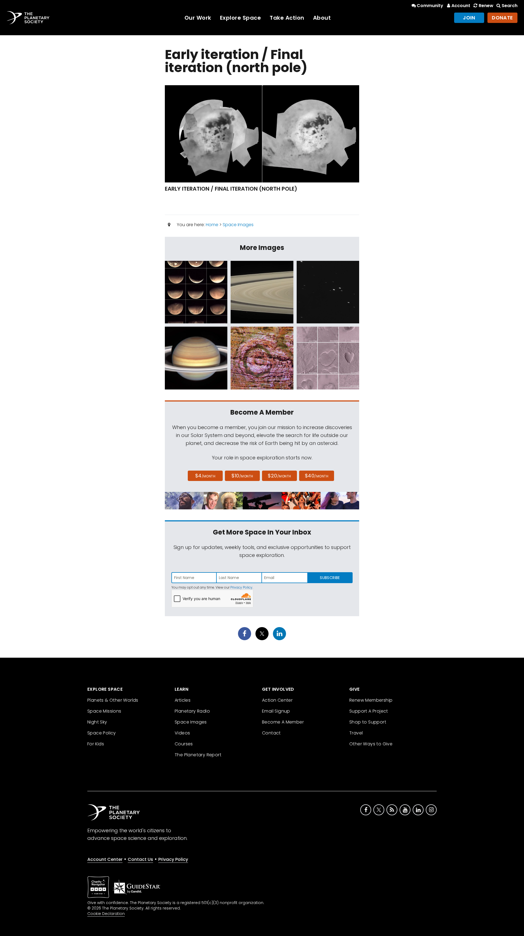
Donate (502, 17)
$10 (242, 475)
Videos (182, 733)
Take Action (287, 18)
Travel (356, 733)
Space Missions (104, 711)
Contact (271, 733)
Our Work (197, 18)
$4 (205, 475)
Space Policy (101, 733)
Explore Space (240, 18)
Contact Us (140, 859)
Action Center (277, 700)
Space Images (238, 225)
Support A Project (368, 711)
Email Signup (276, 711)
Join (469, 17)
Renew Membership (370, 700)
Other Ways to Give (370, 744)
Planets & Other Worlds (112, 700)
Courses (184, 744)
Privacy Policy (241, 587)
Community (430, 5)
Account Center (105, 859)
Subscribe (330, 577)
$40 (316, 475)
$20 (279, 475)
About (322, 18)
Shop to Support (367, 722)
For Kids (95, 744)
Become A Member (283, 722)
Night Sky (97, 722)
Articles (182, 700)
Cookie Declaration (106, 913)
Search (509, 5)
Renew (486, 5)
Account (460, 5)
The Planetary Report (198, 755)
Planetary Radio (192, 711)
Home (212, 225)
